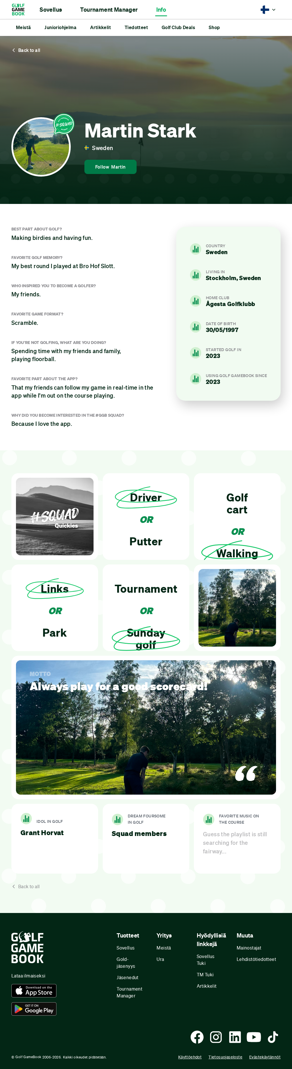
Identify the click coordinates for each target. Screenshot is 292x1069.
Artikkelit (207, 986)
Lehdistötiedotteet (256, 959)
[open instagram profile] (216, 1037)
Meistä (164, 947)
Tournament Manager (129, 992)
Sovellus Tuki (206, 959)
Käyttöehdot (190, 1056)
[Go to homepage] (21, 9)
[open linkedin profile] (235, 1037)
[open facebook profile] (197, 1037)
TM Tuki (205, 974)
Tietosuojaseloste (225, 1056)
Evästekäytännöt (265, 1056)
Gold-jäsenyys (126, 962)
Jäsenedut (128, 977)
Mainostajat (249, 947)
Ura (160, 959)
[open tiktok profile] (273, 1037)
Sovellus (126, 947)
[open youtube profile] (253, 1037)
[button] (51, 9)
